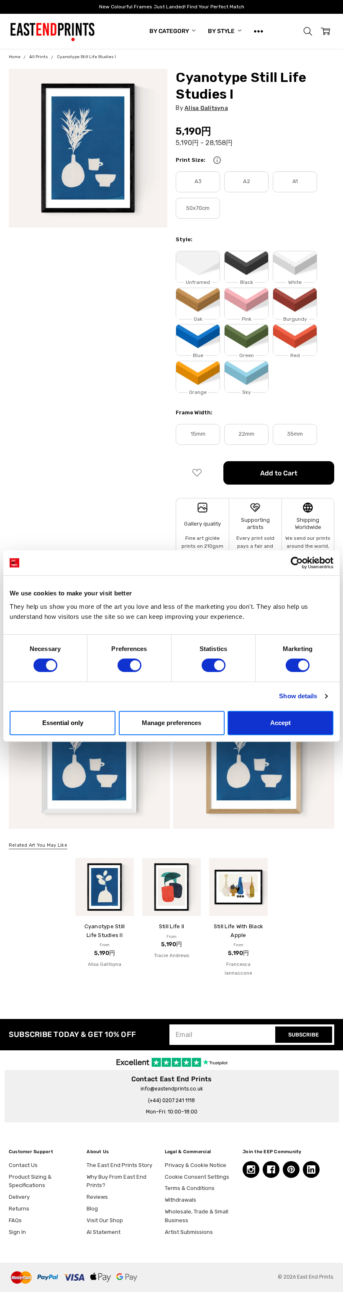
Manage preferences (171, 722)
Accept (280, 722)
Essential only (62, 722)
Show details (298, 696)
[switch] (129, 665)
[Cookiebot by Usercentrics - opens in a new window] (296, 563)
